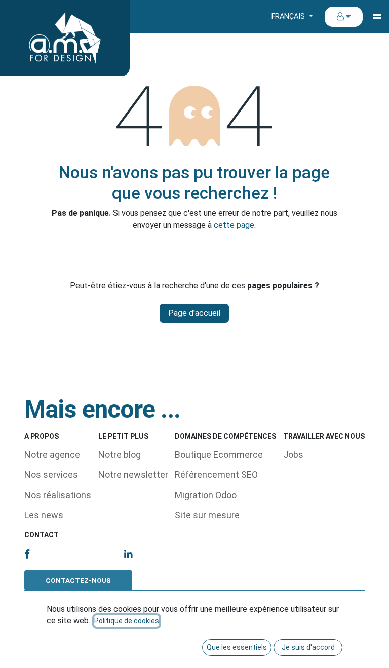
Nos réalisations (57, 495)
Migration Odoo (206, 495)
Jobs (293, 454)
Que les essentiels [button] (237, 647)
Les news (43, 515)
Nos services (51, 474)
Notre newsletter (133, 474)
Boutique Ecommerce (219, 454)
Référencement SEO (216, 474)
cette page (234, 225)
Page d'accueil (194, 313)
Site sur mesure (207, 515)
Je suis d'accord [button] (308, 647)
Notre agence (52, 454)
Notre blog (119, 454)
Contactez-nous (78, 580)
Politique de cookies (126, 621)
